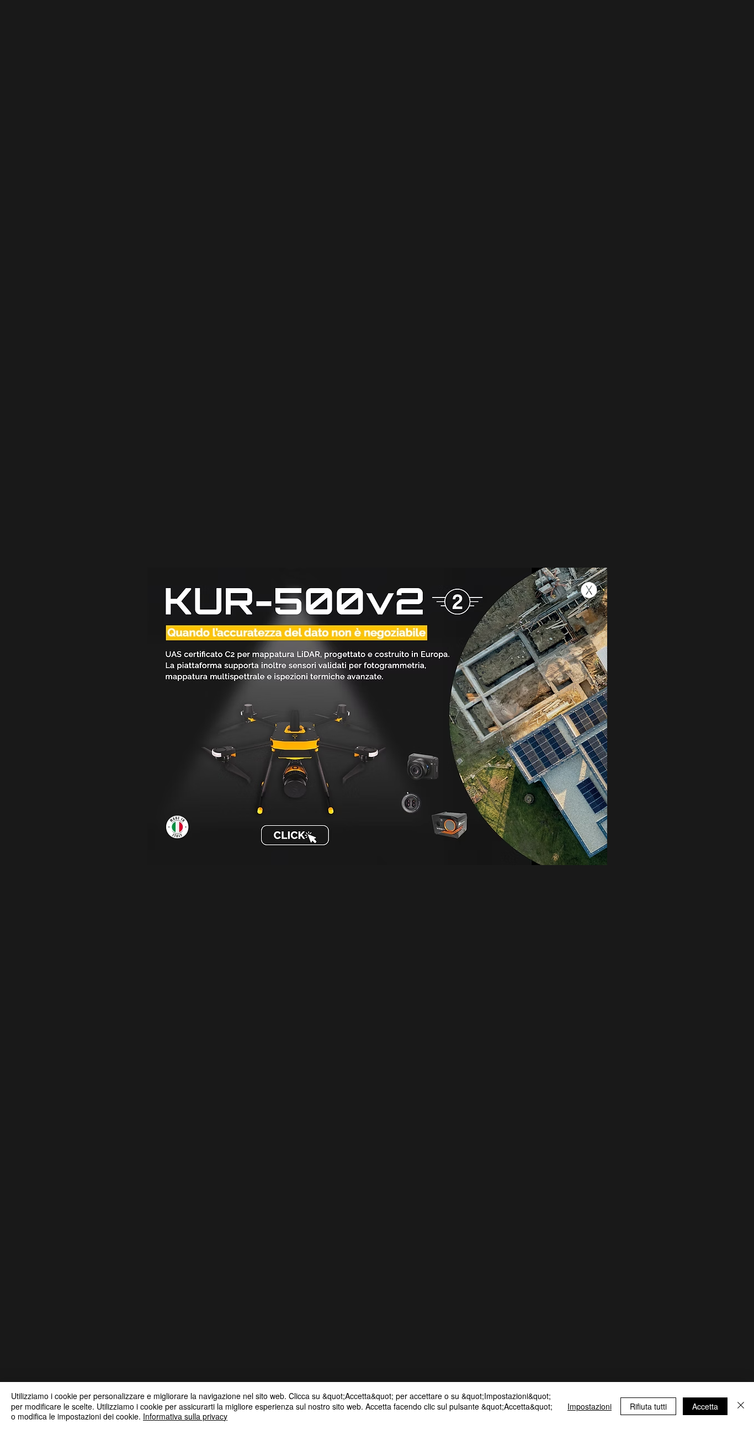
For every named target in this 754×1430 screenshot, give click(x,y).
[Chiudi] (740, 1406)
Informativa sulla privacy (185, 1416)
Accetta (705, 1406)
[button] (589, 590)
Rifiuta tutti (648, 1406)
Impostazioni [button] (589, 1406)
